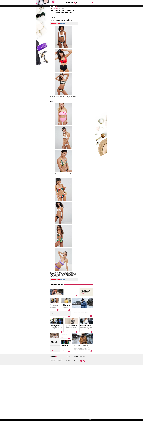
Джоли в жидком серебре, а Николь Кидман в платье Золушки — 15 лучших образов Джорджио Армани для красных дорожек (87, 296)
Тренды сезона (68, 356)
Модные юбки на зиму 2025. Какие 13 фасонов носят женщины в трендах (85, 326)
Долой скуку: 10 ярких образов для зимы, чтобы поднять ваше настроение (59, 102)
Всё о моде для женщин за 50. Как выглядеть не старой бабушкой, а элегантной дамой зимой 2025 (65, 335)
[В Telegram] (89, 2)
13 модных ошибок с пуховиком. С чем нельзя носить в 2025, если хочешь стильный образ (82, 310)
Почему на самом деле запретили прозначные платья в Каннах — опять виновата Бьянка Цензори (86, 291)
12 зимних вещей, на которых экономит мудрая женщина (54, 348)
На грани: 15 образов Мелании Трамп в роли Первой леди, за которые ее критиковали (54, 342)
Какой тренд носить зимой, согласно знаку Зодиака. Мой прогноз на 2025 (71, 326)
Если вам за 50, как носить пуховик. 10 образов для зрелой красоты (82, 346)
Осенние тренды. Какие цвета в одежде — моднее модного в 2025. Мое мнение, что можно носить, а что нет (60, 313)
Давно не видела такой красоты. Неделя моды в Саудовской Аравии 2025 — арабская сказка (65, 346)
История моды (68, 360)
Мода (64, 6)
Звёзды (58, 6)
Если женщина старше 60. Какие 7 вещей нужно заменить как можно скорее (70, 290)
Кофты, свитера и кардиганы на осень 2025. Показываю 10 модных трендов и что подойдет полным (66, 305)
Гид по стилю (68, 359)
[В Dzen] (92, 2)
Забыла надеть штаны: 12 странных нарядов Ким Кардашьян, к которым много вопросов (56, 326)
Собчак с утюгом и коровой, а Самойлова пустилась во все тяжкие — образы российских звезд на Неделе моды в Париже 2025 (54, 305)
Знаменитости (68, 357)
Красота (69, 6)
